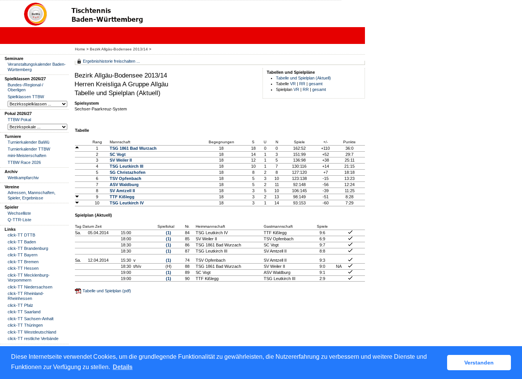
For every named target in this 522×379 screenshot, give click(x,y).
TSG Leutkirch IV (127, 203)
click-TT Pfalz (20, 305)
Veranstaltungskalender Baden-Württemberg (37, 66)
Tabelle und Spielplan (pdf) (107, 290)
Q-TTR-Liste (19, 219)
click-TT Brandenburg (28, 248)
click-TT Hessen (23, 268)
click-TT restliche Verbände (33, 338)
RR (302, 83)
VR (293, 83)
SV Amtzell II (122, 190)
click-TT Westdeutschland (32, 332)
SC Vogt (118, 154)
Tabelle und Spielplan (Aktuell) (303, 78)
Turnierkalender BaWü (28, 142)
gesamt (316, 83)
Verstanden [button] (479, 363)
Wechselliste (19, 213)
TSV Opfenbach (125, 178)
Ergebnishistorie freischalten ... (111, 61)
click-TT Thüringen (25, 325)
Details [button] (123, 367)
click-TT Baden (22, 242)
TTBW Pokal (19, 119)
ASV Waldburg (124, 184)
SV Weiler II (121, 160)
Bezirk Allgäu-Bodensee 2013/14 (119, 49)
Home (80, 49)
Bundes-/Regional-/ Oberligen (25, 87)
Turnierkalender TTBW (29, 149)
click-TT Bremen (23, 261)
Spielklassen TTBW (26, 96)
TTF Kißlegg (122, 196)
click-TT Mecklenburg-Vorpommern (29, 277)
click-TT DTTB (21, 235)
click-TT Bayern (22, 255)
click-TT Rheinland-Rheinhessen (26, 296)
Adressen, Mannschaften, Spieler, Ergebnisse (31, 195)
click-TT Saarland (24, 311)
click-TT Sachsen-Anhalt (30, 318)
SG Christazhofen (128, 172)
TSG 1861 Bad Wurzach (133, 148)
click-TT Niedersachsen (30, 287)
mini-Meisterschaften (27, 155)
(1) (168, 232)
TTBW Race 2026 (24, 162)
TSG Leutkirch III (126, 166)
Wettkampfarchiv (23, 177)
